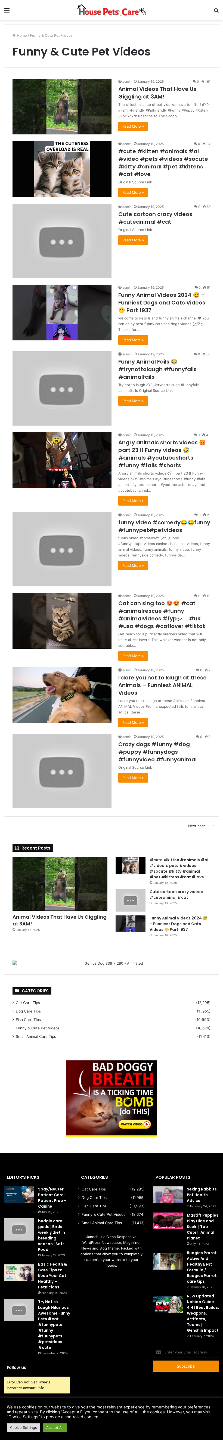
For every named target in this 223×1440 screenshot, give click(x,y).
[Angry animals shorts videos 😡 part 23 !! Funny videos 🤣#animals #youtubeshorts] (62, 460)
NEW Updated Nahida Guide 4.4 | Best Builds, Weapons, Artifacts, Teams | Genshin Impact (203, 1313)
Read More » (133, 126)
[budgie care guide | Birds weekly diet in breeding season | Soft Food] (19, 1229)
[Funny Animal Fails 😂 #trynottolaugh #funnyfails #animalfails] (62, 388)
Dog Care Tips (28, 1011)
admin (127, 81)
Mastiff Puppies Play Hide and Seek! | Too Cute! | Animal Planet (202, 1227)
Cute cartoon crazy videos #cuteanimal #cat (155, 218)
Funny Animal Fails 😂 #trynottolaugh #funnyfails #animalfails (157, 369)
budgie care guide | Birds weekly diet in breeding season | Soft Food (51, 1235)
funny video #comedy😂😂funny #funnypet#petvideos (164, 526)
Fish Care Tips (28, 1019)
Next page (197, 826)
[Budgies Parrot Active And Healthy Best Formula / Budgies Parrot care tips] (168, 1261)
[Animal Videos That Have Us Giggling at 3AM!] (62, 106)
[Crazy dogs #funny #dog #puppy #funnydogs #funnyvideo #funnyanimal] (62, 771)
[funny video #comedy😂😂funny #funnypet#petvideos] (62, 549)
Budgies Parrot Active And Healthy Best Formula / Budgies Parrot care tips (202, 1267)
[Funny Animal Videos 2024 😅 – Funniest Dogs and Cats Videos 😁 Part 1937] (62, 312)
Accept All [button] (54, 1427)
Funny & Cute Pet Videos (38, 1028)
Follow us (16, 1367)
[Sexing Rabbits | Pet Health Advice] (168, 1194)
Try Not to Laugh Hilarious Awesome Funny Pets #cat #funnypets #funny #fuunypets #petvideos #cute (54, 1324)
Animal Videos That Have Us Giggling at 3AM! (157, 92)
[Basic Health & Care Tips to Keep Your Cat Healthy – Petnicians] (19, 1272)
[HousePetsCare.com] (111, 10)
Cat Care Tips (28, 1003)
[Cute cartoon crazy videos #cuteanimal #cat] (62, 241)
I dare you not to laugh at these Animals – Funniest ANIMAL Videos (162, 685)
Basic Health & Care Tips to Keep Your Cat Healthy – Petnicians (52, 1275)
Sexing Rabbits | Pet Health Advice (203, 1194)
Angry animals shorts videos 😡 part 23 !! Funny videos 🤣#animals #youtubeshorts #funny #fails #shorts (162, 454)
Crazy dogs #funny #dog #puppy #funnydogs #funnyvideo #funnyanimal (157, 751)
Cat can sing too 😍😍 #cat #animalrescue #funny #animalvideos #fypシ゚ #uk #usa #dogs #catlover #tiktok (162, 614)
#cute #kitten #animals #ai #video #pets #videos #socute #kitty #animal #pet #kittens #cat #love (163, 162)
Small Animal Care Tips (36, 1036)
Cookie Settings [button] (23, 1427)
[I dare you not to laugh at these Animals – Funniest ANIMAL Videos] (62, 695)
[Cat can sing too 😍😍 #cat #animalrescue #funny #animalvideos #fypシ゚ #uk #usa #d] (62, 621)
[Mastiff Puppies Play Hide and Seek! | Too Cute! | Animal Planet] (168, 1221)
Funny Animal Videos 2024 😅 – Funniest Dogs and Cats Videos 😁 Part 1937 (161, 302)
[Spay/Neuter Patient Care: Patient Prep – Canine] (19, 1194)
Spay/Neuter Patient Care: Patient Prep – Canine (52, 1197)
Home (21, 35)
